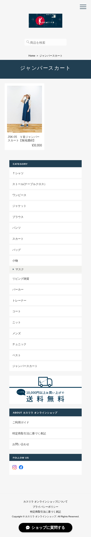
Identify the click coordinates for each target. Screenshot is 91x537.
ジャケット (19, 205)
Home (31, 55)
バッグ (16, 249)
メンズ (16, 333)
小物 (15, 260)
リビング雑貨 (20, 278)
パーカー (18, 289)
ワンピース (19, 195)
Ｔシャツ (18, 173)
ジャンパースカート (25, 365)
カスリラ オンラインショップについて (45, 501)
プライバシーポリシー (45, 506)
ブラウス (18, 216)
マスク (19, 269)
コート (16, 311)
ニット (16, 322)
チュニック (19, 344)
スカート (18, 238)
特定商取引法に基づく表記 (29, 433)
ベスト (16, 355)
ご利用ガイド (20, 422)
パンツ (16, 227)
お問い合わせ (20, 444)
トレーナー (19, 300)
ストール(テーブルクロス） (29, 183)
